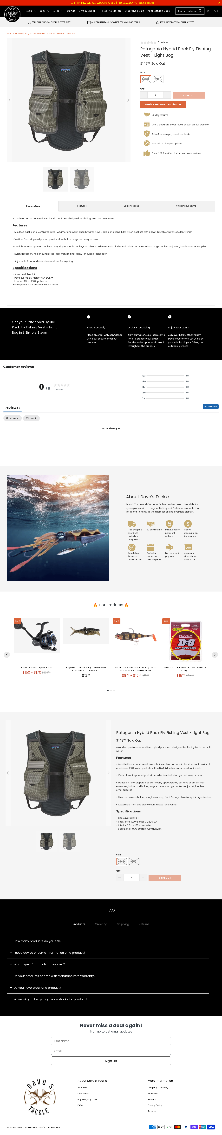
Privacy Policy (155, 1105)
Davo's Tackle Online (26, 1127)
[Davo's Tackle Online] (12, 14)
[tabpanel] (111, 439)
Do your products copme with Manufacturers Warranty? (54, 976)
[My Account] (208, 11)
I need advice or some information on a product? (49, 953)
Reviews (152, 1111)
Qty (142, 88)
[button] (31, 11)
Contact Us (83, 1093)
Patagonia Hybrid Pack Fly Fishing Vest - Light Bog (163, 732)
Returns (152, 1099)
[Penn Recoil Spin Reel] (37, 641)
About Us (82, 1087)
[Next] (128, 100)
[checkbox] (31, 418)
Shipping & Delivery (158, 1087)
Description (33, 206)
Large (145, 78)
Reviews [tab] (12, 407)
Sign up (111, 1061)
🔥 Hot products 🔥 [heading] (111, 604)
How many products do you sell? (37, 941)
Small (158, 78)
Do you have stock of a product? (37, 988)
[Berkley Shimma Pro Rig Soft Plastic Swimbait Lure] (136, 641)
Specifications (131, 205)
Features (82, 205)
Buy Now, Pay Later (87, 1099)
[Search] (200, 11)
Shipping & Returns (186, 205)
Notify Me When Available (163, 104)
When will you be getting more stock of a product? (50, 999)
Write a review (210, 406)
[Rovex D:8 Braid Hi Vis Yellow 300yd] (185, 641)
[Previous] (9, 100)
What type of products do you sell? (39, 964)
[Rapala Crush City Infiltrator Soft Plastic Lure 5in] (86, 641)
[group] (36, 648)
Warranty (152, 1093)
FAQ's (80, 1105)
